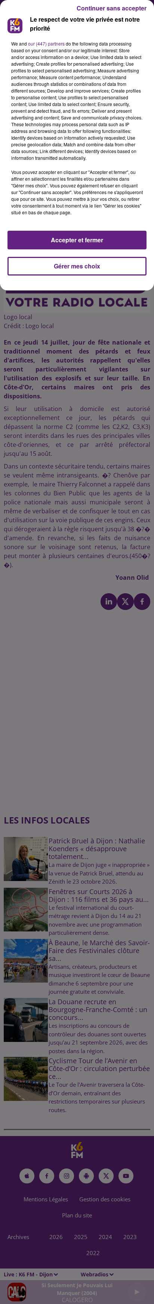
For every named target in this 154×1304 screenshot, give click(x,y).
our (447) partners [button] (46, 43)
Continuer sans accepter (112, 8)
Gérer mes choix (77, 266)
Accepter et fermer (77, 240)
